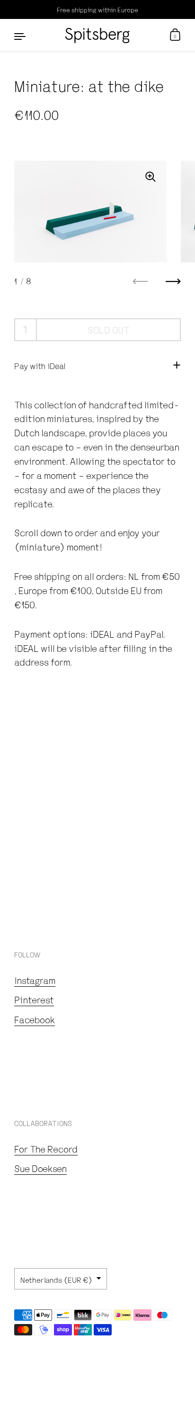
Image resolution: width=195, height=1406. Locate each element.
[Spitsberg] (97, 35)
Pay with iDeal (40, 365)
